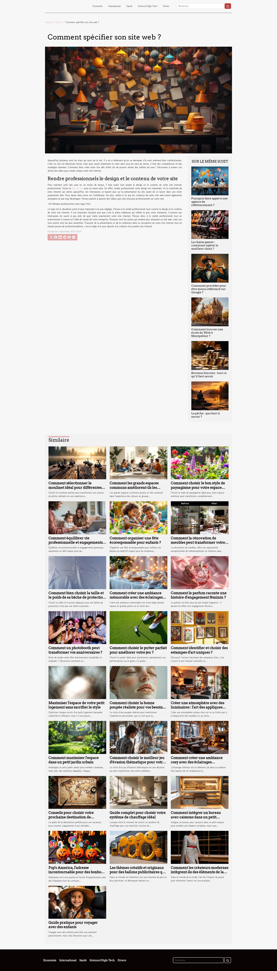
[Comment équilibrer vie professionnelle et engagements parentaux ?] (77, 517)
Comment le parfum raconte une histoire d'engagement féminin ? (199, 595)
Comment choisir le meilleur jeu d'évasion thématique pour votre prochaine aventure (137, 762)
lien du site (77, 188)
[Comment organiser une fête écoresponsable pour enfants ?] (138, 517)
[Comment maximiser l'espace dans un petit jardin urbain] (77, 737)
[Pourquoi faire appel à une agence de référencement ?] (210, 180)
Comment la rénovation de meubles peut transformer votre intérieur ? (198, 542)
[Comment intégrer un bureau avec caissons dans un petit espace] (200, 792)
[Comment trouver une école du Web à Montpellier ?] (210, 311)
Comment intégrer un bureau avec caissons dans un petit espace (196, 817)
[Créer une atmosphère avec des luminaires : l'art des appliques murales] (200, 682)
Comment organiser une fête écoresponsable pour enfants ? (135, 540)
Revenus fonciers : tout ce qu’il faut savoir (209, 374)
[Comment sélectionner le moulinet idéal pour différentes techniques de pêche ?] (77, 462)
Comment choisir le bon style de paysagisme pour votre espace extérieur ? (198, 487)
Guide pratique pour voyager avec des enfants (73, 924)
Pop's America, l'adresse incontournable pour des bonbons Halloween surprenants (76, 872)
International (114, 6)
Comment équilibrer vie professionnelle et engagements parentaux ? (75, 542)
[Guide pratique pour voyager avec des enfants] (77, 902)
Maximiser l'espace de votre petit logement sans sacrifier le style (76, 705)
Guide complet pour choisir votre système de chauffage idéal (138, 815)
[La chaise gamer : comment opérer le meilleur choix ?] (210, 224)
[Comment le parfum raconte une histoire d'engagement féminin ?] (200, 572)
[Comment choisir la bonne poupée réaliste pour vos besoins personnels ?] (138, 682)
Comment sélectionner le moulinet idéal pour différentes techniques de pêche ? (75, 487)
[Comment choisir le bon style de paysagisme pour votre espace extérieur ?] (200, 462)
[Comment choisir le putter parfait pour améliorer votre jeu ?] (138, 627)
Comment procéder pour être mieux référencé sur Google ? (208, 289)
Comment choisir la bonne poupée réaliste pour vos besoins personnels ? (137, 707)
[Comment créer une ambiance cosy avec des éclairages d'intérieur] (200, 737)
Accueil (48, 22)
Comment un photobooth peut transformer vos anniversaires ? (75, 650)
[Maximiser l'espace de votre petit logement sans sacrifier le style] (77, 682)
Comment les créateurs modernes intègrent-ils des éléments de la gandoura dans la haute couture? (199, 872)
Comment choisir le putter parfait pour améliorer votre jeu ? (138, 650)
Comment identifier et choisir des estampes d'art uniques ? (199, 650)
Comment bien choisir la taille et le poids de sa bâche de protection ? (76, 597)
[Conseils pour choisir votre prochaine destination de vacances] (77, 792)
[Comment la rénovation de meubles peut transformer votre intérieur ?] (200, 517)
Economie (97, 6)
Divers (166, 6)
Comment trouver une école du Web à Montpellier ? (207, 333)
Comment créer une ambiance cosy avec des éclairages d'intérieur (197, 762)
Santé (129, 6)
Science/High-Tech (147, 6)
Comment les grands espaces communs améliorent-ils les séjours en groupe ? (134, 487)
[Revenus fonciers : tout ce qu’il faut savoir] (210, 355)
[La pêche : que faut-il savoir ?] (210, 395)
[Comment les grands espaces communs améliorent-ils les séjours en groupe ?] (138, 462)
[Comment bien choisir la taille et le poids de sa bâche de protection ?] (77, 572)
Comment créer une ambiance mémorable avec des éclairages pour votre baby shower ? (136, 597)
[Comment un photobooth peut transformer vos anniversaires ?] (77, 627)
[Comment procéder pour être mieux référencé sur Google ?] (210, 268)
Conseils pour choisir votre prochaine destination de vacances (71, 817)
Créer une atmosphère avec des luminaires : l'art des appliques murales (197, 707)
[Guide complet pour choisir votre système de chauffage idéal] (138, 792)
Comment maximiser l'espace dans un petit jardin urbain (73, 760)
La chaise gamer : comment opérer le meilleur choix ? (204, 245)
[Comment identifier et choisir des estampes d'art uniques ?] (200, 627)
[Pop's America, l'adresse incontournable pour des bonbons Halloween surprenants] (77, 847)
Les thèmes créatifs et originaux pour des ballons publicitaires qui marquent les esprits (138, 872)
